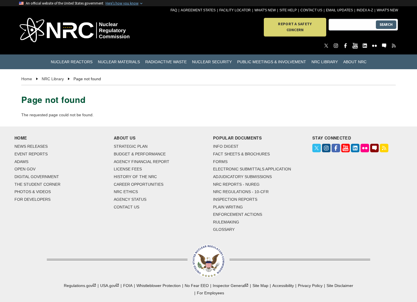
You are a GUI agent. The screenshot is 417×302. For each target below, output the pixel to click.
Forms (220, 161)
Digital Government (36, 176)
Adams (21, 161)
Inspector (229, 285)
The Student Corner (37, 184)
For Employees (210, 293)
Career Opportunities (138, 184)
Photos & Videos (32, 191)
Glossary (224, 229)
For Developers (32, 199)
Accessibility (283, 285)
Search (386, 24)
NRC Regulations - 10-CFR (241, 191)
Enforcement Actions (237, 214)
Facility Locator (235, 10)
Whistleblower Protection (158, 285)
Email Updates (339, 10)
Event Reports (31, 154)
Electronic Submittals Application (252, 169)
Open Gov (24, 169)
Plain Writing (228, 207)
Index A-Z (365, 10)
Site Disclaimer (340, 285)
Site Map (260, 285)
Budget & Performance (140, 154)
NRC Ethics (126, 191)
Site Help (288, 10)
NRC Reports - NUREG (236, 184)
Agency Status (130, 199)
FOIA (127, 285)
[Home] (49, 30)
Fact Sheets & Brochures (241, 154)
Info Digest (226, 146)
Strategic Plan (131, 146)
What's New (265, 10)
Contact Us (311, 10)
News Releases (31, 146)
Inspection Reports (235, 199)
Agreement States (198, 10)
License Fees (128, 169)
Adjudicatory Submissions (242, 176)
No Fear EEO (197, 285)
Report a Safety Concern (295, 26)
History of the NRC (135, 176)
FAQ (173, 10)
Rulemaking (226, 222)
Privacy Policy (310, 285)
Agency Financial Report (141, 161)
